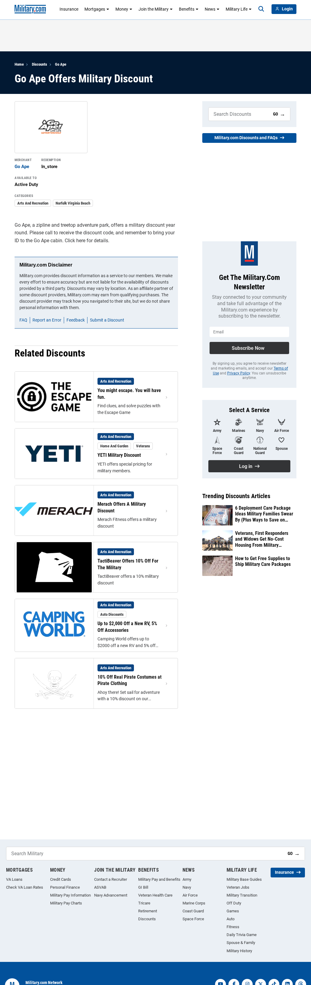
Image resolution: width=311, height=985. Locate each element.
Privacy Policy (238, 373)
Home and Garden (114, 446)
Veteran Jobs (238, 887)
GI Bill (143, 887)
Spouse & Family (241, 942)
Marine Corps (194, 903)
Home (19, 64)
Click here (75, 240)
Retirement (147, 911)
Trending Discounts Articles (236, 496)
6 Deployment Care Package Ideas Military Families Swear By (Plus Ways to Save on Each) (264, 514)
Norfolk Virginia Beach (73, 203)
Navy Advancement (110, 895)
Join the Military (153, 9)
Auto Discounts (112, 614)
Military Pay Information (70, 895)
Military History (239, 951)
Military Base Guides (244, 879)
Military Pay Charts (66, 903)
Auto (230, 919)
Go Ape (60, 64)
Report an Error (46, 320)
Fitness (233, 927)
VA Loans (14, 879)
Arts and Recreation (32, 203)
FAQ (23, 320)
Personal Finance (65, 887)
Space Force (193, 919)
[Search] (261, 9)
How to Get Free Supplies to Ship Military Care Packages (263, 561)
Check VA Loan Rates (24, 887)
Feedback (76, 320)
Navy (187, 887)
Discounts (39, 64)
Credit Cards (60, 879)
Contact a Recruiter (110, 879)
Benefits (186, 9)
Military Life (237, 9)
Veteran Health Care (155, 895)
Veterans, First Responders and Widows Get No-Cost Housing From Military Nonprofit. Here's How (261, 539)
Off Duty (234, 903)
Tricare (144, 903)
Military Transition (242, 895)
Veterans (143, 446)
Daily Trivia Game (242, 934)
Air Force (190, 895)
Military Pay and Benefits (159, 879)
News (210, 9)
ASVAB (100, 887)
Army (187, 879)
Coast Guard (193, 911)
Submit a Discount (107, 320)
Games (233, 911)
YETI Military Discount (119, 455)
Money (121, 9)
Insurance (69, 9)
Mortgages (94, 9)
